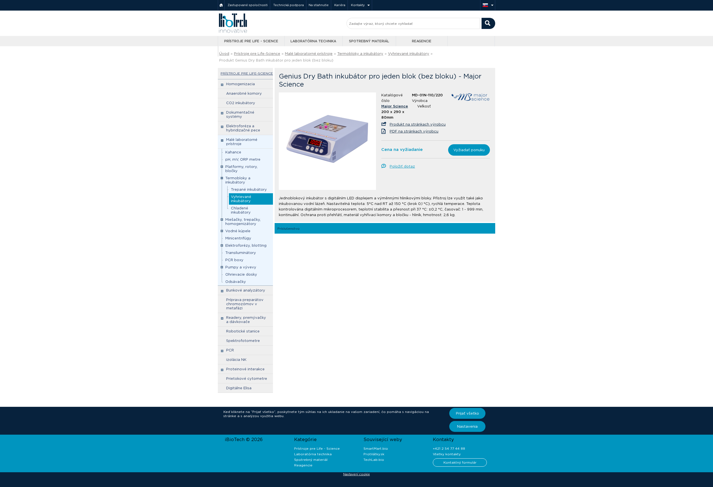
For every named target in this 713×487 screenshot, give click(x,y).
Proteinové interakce (245, 369)
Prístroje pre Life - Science (251, 41)
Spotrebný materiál (369, 41)
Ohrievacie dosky (241, 274)
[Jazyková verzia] (487, 5)
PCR (230, 350)
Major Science (394, 106)
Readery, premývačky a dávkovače (246, 319)
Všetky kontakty (447, 454)
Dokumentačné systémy (240, 114)
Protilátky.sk (373, 454)
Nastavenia (467, 426)
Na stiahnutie (319, 5)
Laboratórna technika (313, 41)
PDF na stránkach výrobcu (414, 131)
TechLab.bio (373, 459)
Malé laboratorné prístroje (309, 54)
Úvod (224, 54)
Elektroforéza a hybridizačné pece (243, 128)
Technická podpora (288, 5)
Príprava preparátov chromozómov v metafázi (244, 304)
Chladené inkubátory (241, 210)
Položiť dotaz (402, 166)
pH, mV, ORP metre (242, 159)
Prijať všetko (467, 413)
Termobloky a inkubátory (360, 54)
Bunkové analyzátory (245, 290)
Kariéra (339, 5)
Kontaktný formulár (460, 462)
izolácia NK (236, 360)
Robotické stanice (243, 331)
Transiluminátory (240, 253)
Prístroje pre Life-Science (257, 54)
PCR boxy (234, 260)
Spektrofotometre (243, 341)
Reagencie (421, 41)
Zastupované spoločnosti (248, 5)
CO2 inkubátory (240, 103)
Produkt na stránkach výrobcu (418, 124)
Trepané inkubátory (249, 189)
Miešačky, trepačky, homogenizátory (243, 221)
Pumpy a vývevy (240, 267)
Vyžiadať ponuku (469, 150)
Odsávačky (235, 282)
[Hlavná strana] (221, 5)
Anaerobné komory (244, 93)
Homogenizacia (240, 84)
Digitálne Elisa (238, 388)
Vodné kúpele (237, 231)
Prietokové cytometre (246, 378)
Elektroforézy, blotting (246, 245)
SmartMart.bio (375, 448)
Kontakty (358, 5)
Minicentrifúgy (238, 238)
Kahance (233, 152)
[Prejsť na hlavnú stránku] (233, 32)
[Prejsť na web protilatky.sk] (472, 41)
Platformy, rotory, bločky (241, 169)
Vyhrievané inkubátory (408, 54)
